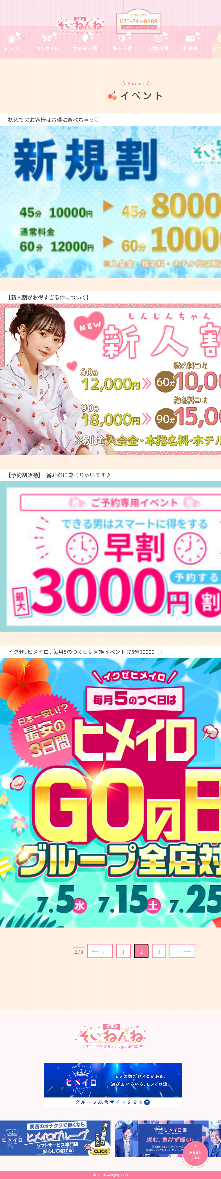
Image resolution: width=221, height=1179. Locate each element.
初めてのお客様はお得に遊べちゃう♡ (54, 119)
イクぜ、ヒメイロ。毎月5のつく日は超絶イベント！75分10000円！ (85, 652)
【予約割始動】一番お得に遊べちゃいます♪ (59, 475)
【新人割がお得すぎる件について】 (48, 297)
